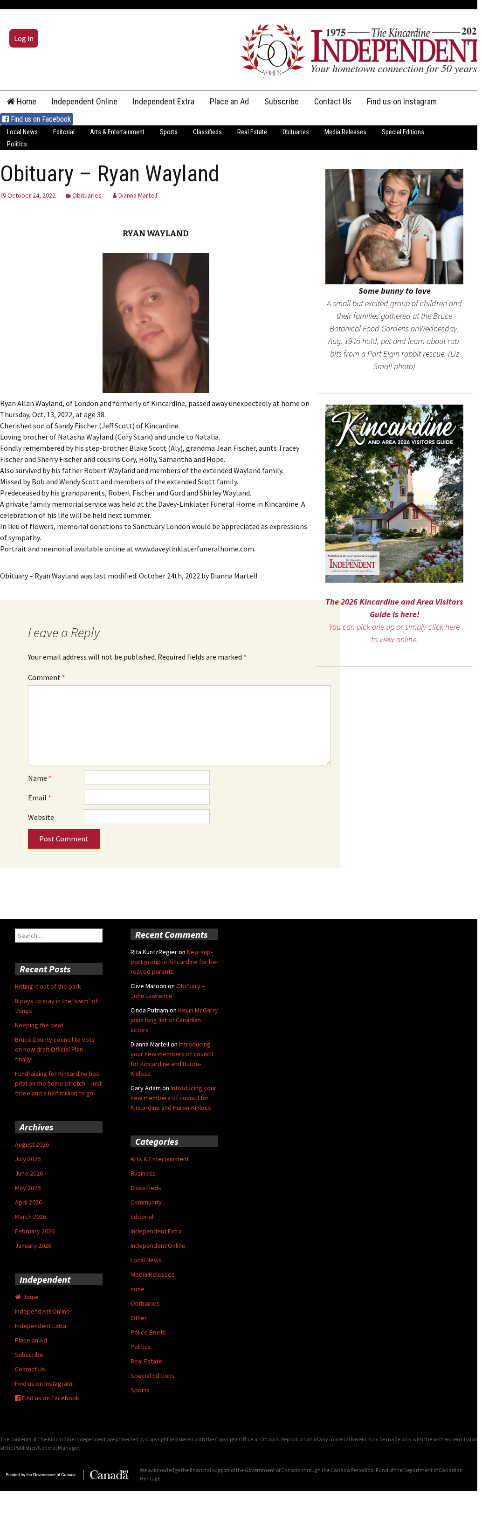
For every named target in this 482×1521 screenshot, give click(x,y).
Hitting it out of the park (48, 986)
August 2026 (32, 1144)
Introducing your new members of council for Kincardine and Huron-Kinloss (173, 1098)
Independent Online (84, 101)
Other (139, 1318)
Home (25, 101)
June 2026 (29, 1173)
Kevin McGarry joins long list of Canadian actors (174, 1020)
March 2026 (30, 1216)
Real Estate (252, 132)
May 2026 (28, 1188)
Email (39, 797)
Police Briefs (148, 1332)
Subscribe (281, 101)
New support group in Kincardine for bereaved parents (174, 962)
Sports (169, 132)
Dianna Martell (137, 195)
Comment (46, 677)
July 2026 (28, 1159)
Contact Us (332, 101)
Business (143, 1173)
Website (41, 817)
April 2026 (28, 1202)
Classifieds (207, 132)
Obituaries (295, 132)
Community (146, 1202)
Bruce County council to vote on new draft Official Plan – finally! (55, 1049)
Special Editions (403, 132)
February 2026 (35, 1231)
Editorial (64, 132)
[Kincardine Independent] (358, 48)
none (138, 1289)
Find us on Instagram (402, 101)
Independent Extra (163, 101)
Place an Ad (229, 101)
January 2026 (33, 1245)
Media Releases (345, 132)
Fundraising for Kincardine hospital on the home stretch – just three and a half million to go (58, 1083)
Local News (22, 132)
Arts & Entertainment (117, 132)
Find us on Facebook (40, 119)
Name (40, 778)
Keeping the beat (39, 1025)
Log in (24, 38)
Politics (17, 144)
